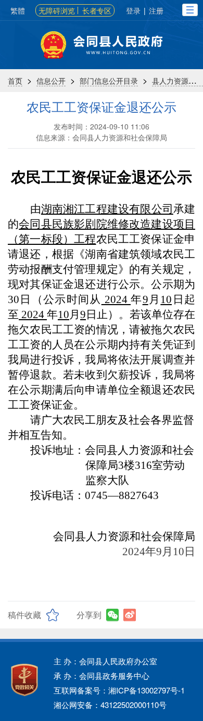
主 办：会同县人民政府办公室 (105, 661)
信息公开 (51, 80)
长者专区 (96, 10)
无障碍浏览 (57, 10)
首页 (15, 80)
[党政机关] (24, 680)
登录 (133, 10)
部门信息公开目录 (109, 80)
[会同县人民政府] (101, 45)
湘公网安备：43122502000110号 (110, 704)
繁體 (17, 10)
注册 (156, 10)
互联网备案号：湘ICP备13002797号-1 (119, 690)
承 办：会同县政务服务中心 (101, 675)
